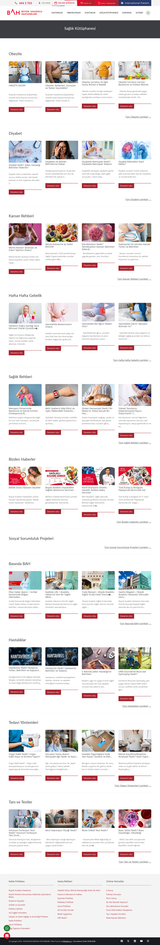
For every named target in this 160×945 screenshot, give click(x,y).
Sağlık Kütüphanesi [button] (109, 13)
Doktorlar (90, 13)
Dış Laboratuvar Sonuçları (117, 906)
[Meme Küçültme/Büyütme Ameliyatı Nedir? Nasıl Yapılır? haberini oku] (134, 741)
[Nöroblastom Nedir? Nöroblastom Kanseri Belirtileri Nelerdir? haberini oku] (98, 232)
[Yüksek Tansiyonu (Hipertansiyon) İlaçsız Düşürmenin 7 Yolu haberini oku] (134, 395)
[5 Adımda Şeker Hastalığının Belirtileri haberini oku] (98, 658)
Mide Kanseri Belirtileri (116, 918)
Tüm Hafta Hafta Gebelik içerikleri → (132, 360)
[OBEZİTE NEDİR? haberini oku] (25, 72)
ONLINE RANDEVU (66, 3)
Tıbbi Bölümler (74, 13)
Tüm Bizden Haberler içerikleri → (133, 521)
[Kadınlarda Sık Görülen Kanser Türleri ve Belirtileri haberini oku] (134, 232)
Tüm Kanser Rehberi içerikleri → (134, 278)
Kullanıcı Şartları (16, 908)
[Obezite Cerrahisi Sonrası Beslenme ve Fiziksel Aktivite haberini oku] (134, 70)
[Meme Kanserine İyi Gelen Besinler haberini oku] (61, 232)
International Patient (137, 3)
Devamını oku (17, 109)
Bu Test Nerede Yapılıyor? (117, 902)
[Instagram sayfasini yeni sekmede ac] (148, 940)
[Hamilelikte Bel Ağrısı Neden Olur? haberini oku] (98, 312)
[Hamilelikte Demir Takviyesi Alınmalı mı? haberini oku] (134, 312)
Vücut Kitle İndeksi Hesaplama (119, 910)
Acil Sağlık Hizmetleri (18, 912)
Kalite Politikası (15, 920)
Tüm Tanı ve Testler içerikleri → (135, 861)
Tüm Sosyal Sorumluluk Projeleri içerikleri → (127, 547)
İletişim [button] (139, 13)
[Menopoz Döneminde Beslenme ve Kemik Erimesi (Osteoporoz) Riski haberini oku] (25, 395)
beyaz (68, 941)
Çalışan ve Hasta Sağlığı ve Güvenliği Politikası (28, 916)
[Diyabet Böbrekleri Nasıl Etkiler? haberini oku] (134, 150)
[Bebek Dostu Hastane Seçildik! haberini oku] (25, 476)
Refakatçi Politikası (66, 902)
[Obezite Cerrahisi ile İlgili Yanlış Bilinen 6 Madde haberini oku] (98, 70)
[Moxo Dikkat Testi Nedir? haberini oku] (98, 818)
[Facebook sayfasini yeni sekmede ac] (121, 940)
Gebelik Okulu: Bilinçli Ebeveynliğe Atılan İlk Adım (79, 890)
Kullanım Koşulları (16, 901)
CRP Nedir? (62, 918)
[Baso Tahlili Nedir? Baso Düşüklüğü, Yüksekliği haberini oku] (134, 818)
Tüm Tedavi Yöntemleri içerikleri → (133, 785)
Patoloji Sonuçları (113, 894)
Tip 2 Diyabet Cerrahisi (116, 914)
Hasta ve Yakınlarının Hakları (70, 894)
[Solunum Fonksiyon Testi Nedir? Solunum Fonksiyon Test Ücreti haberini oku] (25, 818)
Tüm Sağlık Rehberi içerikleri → (134, 442)
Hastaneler (57, 13)
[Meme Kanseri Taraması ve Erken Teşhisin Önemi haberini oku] (25, 234)
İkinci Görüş (111, 898)
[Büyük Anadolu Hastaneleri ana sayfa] (24, 10)
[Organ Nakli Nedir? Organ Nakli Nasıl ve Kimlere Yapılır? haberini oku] (25, 741)
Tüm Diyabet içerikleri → (138, 199)
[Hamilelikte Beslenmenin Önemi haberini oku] (61, 312)
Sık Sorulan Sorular (66, 910)
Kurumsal (127, 13)
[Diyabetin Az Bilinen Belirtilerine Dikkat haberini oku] (61, 150)
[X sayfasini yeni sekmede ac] (128, 940)
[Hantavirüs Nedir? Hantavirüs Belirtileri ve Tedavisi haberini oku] (61, 656)
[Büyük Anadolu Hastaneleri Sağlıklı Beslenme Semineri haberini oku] (61, 476)
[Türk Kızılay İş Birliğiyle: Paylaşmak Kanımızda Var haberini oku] (134, 476)
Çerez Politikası (64, 906)
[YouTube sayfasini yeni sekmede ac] (141, 940)
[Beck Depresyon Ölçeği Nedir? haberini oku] (61, 818)
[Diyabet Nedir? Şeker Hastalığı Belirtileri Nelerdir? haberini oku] (25, 152)
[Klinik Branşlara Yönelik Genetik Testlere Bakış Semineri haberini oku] (98, 476)
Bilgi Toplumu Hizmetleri (19, 928)
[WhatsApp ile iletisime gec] (7, 928)
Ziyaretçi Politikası (65, 898)
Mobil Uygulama (65, 914)
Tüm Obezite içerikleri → (138, 116)
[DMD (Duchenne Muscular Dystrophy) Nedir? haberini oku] (134, 658)
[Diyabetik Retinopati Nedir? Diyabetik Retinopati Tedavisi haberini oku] (98, 150)
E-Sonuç (109, 890)
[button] (7, 935)
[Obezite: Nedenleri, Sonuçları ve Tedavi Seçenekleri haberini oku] (61, 72)
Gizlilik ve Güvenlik (17, 905)
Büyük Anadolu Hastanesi (20, 890)
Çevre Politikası (15, 924)
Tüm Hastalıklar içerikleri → (136, 706)
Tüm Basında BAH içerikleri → (135, 623)
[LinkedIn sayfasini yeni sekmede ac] (135, 940)
